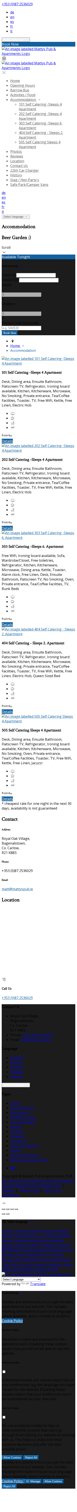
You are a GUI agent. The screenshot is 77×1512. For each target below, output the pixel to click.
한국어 (37, 1259)
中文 (55, 1269)
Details (7, 441)
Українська (11, 1259)
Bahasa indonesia (49, 1249)
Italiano (16, 1076)
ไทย (61, 1254)
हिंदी (4, 1249)
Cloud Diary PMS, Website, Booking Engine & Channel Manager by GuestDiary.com (38, 1183)
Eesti (32, 1235)
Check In (8, 275)
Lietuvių (8, 1240)
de (12, 12)
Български (32, 1245)
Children (8, 304)
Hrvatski (27, 1249)
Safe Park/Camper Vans (29, 184)
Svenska (53, 1264)
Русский (25, 1264)
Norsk (21, 1254)
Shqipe (7, 1269)
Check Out (10, 280)
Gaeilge (64, 1235)
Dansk (7, 1235)
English (16, 1062)
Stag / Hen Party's (24, 179)
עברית (69, 1249)
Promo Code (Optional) (20, 323)
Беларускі (49, 1245)
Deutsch (17, 1057)
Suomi (52, 1235)
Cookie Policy (29, 1190)
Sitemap (8, 1190)
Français (17, 1071)
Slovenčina (42, 1269)
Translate (38, 1283)
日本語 (26, 1259)
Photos (16, 151)
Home (15, 80)
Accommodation (23, 99)
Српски (67, 1264)
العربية (42, 1235)
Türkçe (52, 1254)
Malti (18, 1245)
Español (16, 1067)
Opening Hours (22, 85)
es (12, 21)
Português (52, 1259)
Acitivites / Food (22, 95)
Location (17, 161)
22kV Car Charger (24, 170)
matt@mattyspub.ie (17, 889)
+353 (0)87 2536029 (17, 4)
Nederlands (36, 1254)
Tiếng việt (10, 1264)
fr (11, 26)
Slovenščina (23, 1269)
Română (39, 1264)
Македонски (40, 1240)
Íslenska (8, 1254)
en (12, 17)
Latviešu (22, 1240)
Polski (66, 1259)
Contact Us (19, 165)
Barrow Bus (19, 90)
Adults (7, 284)
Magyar (14, 1249)
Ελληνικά (20, 1235)
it (11, 31)
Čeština (64, 1245)
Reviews (16, 156)
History (16, 175)
